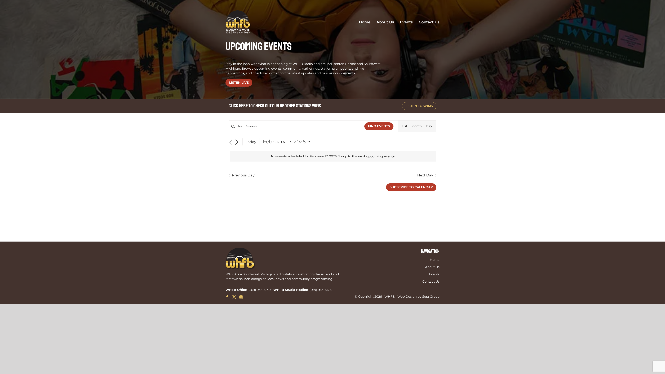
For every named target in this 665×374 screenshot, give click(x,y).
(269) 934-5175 (320, 290)
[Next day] (237, 142)
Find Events (379, 126)
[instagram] (241, 297)
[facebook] (227, 297)
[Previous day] (231, 142)
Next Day (425, 175)
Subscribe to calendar (411, 187)
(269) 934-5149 (259, 290)
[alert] (333, 156)
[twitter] (234, 297)
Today (251, 142)
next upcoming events (376, 156)
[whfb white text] (238, 12)
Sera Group (431, 297)
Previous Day (243, 175)
